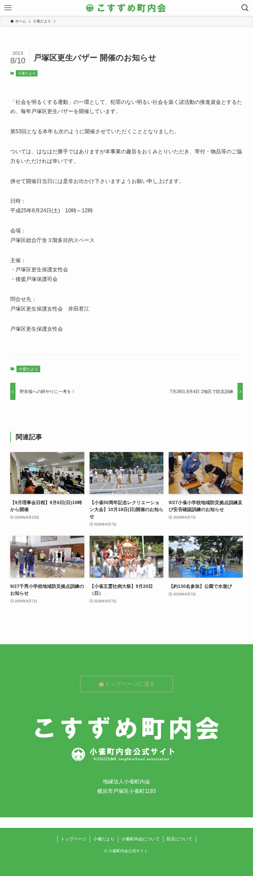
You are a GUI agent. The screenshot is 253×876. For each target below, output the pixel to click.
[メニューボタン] (8, 8)
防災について (179, 838)
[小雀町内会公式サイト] (126, 8)
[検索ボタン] (245, 8)
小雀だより (27, 73)
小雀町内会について (140, 838)
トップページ (73, 838)
